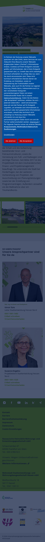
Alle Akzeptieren (26, 141)
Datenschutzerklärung (12, 98)
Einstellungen (9, 135)
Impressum (34, 122)
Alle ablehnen (11, 141)
